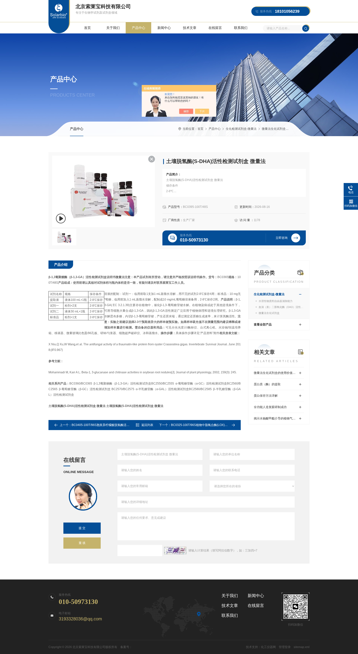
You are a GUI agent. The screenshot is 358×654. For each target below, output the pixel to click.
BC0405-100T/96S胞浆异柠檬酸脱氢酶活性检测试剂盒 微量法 (113, 425)
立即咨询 (282, 237)
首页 (87, 28)
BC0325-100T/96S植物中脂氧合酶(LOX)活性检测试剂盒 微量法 (213, 425)
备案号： (126, 647)
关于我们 (113, 28)
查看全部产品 (263, 324)
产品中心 (138, 28)
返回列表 (147, 425)
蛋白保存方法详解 (266, 395)
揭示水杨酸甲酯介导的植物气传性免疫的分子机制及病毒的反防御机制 (279, 418)
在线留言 (215, 28)
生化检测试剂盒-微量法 (241, 128)
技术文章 (189, 28)
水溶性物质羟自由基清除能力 (276, 301)
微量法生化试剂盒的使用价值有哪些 (278, 372)
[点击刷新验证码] (175, 550)
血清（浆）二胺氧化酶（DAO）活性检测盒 (281, 307)
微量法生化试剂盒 (274, 128)
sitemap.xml (302, 647)
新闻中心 (164, 28)
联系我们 (240, 28)
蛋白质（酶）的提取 (267, 384)
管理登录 (285, 647)
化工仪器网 (268, 647)
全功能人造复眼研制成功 (270, 407)
